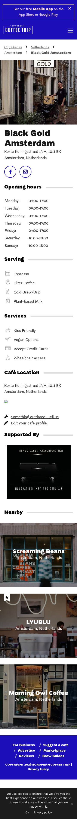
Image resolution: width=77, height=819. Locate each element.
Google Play (48, 15)
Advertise (26, 750)
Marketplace (54, 750)
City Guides (13, 47)
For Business (24, 745)
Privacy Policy (38, 769)
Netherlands (40, 47)
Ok (27, 812)
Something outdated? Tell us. (35, 417)
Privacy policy (43, 812)
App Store (26, 15)
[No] (72, 804)
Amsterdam (13, 53)
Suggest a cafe (56, 745)
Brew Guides (53, 756)
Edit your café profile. (29, 423)
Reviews (26, 756)
